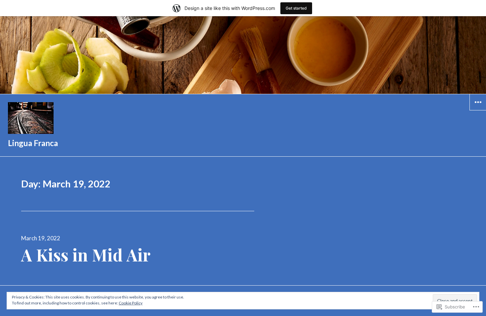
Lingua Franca (33, 143)
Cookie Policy (130, 302)
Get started (296, 8)
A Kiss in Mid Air (85, 255)
